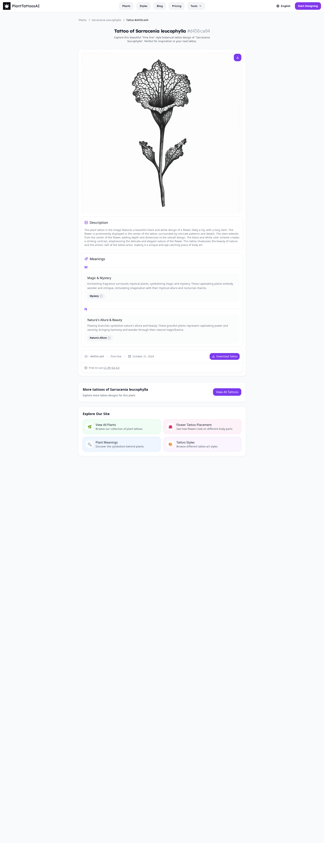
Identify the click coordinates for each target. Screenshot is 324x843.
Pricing (176, 6)
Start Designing (308, 6)
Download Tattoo (226, 356)
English (285, 6)
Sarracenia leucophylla (106, 20)
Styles (143, 6)
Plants (126, 6)
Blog (160, 6)
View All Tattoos (227, 392)
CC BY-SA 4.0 (111, 368)
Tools (194, 6)
